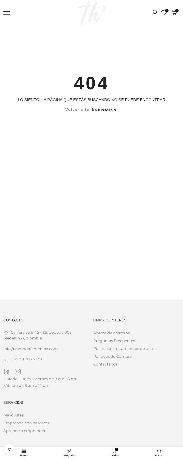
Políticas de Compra (112, 356)
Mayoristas (13, 415)
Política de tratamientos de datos (124, 348)
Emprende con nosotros (26, 423)
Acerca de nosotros (111, 333)
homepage (104, 109)
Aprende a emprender (24, 431)
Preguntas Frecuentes (114, 341)
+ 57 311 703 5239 (26, 359)
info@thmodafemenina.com (30, 349)
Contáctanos (105, 364)
